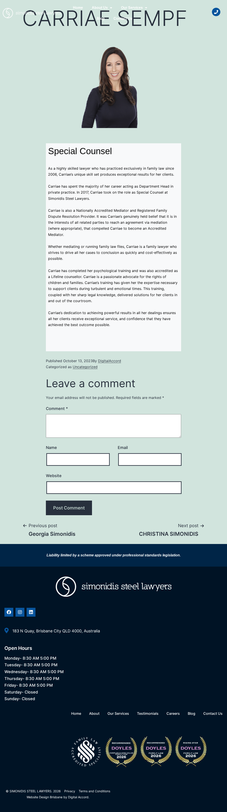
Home (78, 8)
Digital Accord (78, 797)
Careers (173, 713)
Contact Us (123, 18)
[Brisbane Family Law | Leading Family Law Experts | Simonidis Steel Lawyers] (31, 13)
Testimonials (148, 713)
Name (51, 447)
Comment (57, 408)
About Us (100, 8)
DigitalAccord (109, 361)
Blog (101, 18)
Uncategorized (85, 367)
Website (54, 475)
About (94, 713)
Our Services (132, 8)
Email (123, 447)
